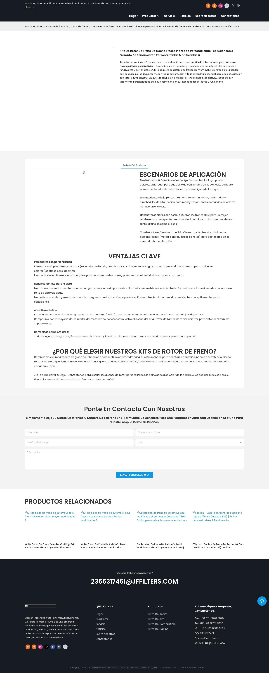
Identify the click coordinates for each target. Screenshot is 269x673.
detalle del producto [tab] (134, 165)
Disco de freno (80, 26)
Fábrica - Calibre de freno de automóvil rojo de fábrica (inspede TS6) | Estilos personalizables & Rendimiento (218, 546)
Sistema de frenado (57, 26)
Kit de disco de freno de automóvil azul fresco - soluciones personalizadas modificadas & (103, 546)
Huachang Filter (33, 26)
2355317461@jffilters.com (134, 581)
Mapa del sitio (168, 667)
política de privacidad (191, 667)
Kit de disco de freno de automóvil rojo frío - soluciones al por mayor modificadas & (50, 546)
